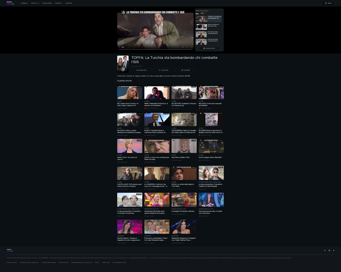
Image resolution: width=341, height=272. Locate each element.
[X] (334, 250)
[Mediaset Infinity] (10, 3)
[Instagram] (329, 250)
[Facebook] (325, 250)
